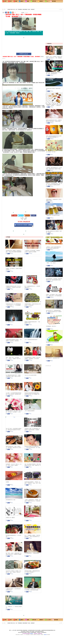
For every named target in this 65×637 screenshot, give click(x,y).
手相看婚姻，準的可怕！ (51, 326)
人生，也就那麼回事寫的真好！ (31, 339)
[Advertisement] (32, 6)
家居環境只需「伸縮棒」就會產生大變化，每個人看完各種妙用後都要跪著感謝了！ (13, 252)
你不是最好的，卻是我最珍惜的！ (53, 358)
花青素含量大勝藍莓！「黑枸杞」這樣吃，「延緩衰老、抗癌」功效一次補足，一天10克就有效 (32, 483)
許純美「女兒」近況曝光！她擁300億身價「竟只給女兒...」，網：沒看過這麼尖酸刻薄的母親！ (54, 58)
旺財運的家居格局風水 (29, 517)
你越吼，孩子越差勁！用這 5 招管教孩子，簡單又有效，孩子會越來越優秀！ (53, 295)
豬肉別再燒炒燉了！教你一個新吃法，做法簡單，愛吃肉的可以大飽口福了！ (13, 447)
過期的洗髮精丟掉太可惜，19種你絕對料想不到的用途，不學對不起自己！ (54, 121)
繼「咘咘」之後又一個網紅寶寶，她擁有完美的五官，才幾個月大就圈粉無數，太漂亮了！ (13, 554)
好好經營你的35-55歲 (10, 499)
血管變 (7, 482)
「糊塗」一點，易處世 (51, 262)
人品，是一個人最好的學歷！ (31, 375)
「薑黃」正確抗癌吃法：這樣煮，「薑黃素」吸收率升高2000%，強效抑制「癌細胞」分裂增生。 (32, 501)
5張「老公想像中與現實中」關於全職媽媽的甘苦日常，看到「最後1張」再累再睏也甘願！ (33, 465)
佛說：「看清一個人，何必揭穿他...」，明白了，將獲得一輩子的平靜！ (13, 358)
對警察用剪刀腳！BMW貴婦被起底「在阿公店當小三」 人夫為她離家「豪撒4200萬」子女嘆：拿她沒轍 (13, 305)
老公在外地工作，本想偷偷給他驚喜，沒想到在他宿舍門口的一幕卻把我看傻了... (53, 311)
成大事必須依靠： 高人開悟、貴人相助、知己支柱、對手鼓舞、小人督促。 (14, 412)
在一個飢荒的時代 (10, 321)
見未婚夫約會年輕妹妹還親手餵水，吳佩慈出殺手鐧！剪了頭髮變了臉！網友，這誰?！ (32, 394)
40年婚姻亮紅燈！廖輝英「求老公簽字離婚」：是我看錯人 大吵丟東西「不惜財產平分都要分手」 (32, 358)
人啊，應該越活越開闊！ (30, 410)
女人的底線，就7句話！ (51, 151)
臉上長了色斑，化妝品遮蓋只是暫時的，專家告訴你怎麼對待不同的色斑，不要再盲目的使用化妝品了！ (13, 429)
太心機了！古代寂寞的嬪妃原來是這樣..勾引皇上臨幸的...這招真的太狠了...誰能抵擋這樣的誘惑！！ (13, 394)
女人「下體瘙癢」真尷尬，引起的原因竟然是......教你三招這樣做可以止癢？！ (32, 536)
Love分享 (60, 9)
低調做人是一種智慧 (10, 517)
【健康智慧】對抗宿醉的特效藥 (52, 215)
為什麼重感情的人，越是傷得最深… (32, 553)
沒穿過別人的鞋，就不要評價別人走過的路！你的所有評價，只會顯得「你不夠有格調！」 (32, 429)
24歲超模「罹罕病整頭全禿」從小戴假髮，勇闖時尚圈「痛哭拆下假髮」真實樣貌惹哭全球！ (54, 169)
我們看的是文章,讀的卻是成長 (52, 342)
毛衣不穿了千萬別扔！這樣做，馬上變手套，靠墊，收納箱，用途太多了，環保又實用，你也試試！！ (13, 572)
